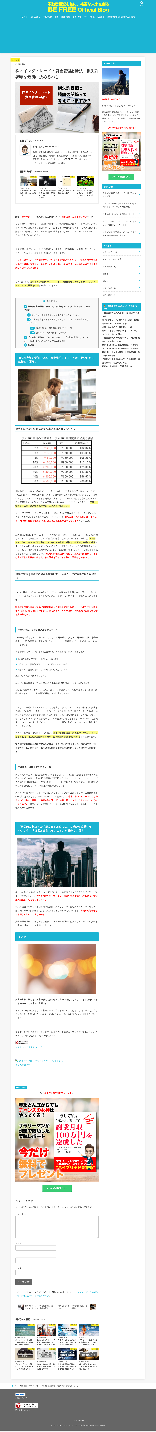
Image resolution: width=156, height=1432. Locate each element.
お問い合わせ (79, 1420)
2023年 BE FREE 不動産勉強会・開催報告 (120, 344)
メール (19, 1255)
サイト (18, 1268)
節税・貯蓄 (77, 17)
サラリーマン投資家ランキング (28, 1047)
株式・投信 (65, 17)
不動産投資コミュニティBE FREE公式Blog (73, 1425)
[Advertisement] (78, 37)
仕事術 (107, 273)
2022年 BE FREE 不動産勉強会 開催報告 (120, 348)
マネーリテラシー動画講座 (94, 17)
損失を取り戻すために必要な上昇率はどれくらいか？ (53, 314)
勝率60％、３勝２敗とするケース (48, 332)
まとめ (29, 344)
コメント (20, 1214)
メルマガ (24, 17)
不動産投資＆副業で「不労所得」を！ (118, 366)
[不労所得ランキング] (26, 1406)
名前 (18, 1243)
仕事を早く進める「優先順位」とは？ (118, 327)
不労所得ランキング (22, 1410)
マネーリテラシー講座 (113, 259)
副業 (56, 17)
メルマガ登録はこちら (57, 1188)
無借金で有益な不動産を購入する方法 (121, 17)
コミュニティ (35, 17)
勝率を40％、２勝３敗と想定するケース (51, 327)
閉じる (54, 301)
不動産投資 (48, 17)
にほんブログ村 (22, 1064)
